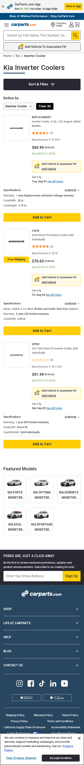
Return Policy (70, 715)
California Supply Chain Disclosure (24, 727)
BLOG (7, 651)
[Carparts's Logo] (24, 24)
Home (7, 56)
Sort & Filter (38, 84)
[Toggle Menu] (6, 25)
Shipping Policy (15, 715)
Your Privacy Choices (21, 758)
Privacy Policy (19, 721)
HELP (7, 637)
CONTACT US (13, 665)
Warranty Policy (43, 715)
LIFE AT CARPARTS (17, 623)
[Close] (79, 738)
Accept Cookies (61, 758)
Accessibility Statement (65, 727)
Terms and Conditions (60, 721)
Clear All (45, 106)
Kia (18, 56)
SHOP (7, 609)
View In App (73, 6)
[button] (42, 6)
